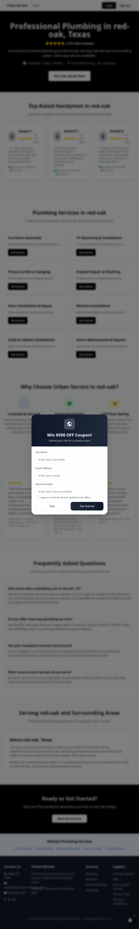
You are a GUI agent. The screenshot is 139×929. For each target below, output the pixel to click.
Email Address (44, 468)
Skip (52, 506)
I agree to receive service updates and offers (65, 497)
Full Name (41, 452)
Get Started (87, 506)
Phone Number (44, 484)
